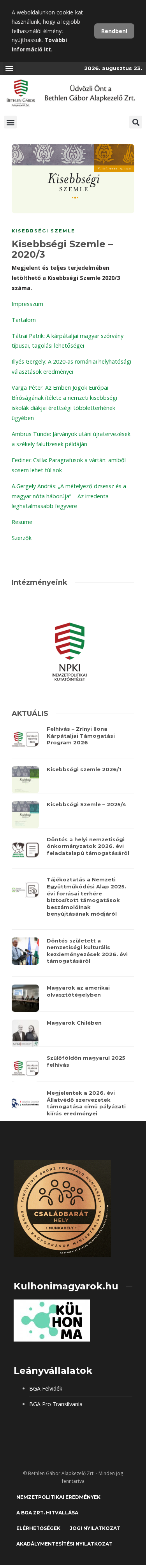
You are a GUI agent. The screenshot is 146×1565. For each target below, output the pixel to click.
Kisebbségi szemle (43, 231)
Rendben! (114, 31)
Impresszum (27, 304)
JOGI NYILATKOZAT (95, 1528)
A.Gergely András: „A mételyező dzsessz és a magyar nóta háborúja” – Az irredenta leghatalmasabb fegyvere (69, 496)
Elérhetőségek (38, 1528)
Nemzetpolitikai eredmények (58, 1497)
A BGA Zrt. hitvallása (47, 1513)
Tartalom (24, 320)
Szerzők (22, 538)
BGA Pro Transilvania (56, 1404)
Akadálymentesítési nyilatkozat (64, 1544)
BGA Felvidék (45, 1388)
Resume (22, 522)
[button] (9, 68)
